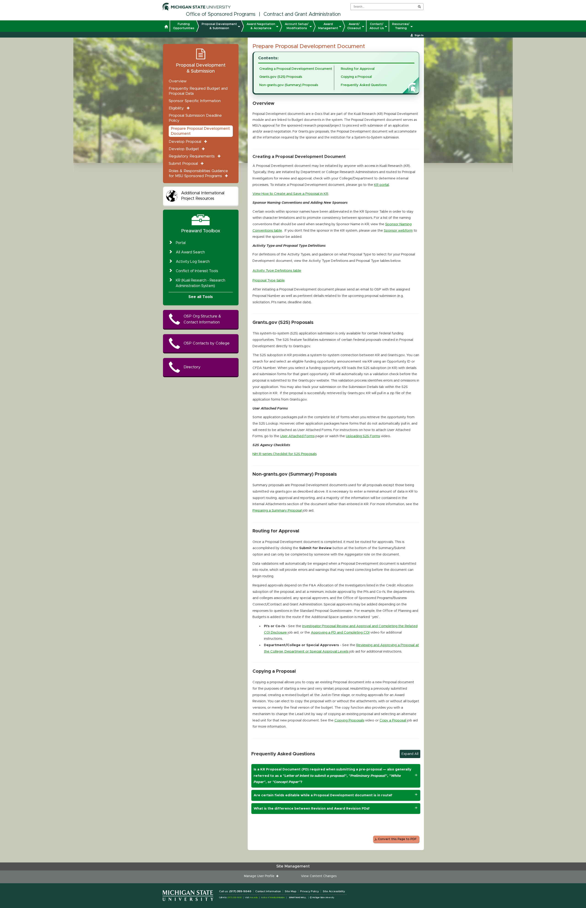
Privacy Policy (309, 891)
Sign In (419, 35)
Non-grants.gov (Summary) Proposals (288, 85)
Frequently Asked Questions (364, 85)
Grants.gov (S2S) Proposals (280, 77)
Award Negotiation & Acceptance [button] (261, 26)
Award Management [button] (328, 26)
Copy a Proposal (393, 720)
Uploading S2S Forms (363, 436)
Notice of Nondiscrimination (273, 898)
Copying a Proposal (356, 77)
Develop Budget (184, 149)
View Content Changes (318, 876)
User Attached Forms (297, 436)
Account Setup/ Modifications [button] (297, 26)
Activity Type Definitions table (276, 270)
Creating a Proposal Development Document (295, 68)
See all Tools (200, 297)
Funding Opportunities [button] (183, 26)
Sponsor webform (398, 230)
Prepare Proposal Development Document (200, 131)
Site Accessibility (334, 891)
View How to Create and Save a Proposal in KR (290, 193)
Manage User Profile (260, 876)
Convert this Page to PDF (397, 839)
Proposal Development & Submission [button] (219, 26)
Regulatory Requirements (192, 156)
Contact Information (268, 891)
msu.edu (254, 898)
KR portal (381, 185)
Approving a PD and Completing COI (340, 632)
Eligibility (176, 108)
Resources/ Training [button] (401, 26)
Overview (178, 81)
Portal (181, 243)
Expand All (410, 754)
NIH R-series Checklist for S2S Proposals (284, 454)
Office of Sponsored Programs (220, 14)
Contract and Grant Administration (302, 14)
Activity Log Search (193, 261)
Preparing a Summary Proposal (277, 510)
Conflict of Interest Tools (197, 271)
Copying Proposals (349, 720)
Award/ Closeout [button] (354, 26)
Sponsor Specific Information (195, 101)
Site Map (290, 891)
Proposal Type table (268, 280)
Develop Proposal (185, 142)
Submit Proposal (183, 163)
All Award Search (190, 252)
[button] (166, 27)
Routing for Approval (357, 68)
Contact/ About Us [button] (376, 26)
